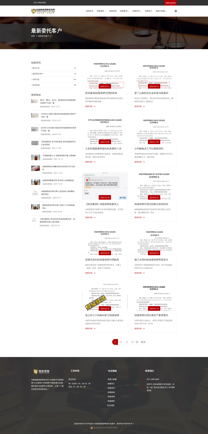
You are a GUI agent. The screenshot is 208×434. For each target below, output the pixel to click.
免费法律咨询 (171, 3)
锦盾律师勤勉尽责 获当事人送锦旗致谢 (58, 180)
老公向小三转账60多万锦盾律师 (102, 315)
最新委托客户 (43, 36)
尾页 (143, 342)
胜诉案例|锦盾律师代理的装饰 (101, 93)
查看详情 (88, 106)
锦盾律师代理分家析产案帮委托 (151, 315)
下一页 (134, 342)
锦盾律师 (113, 11)
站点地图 (110, 405)
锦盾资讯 (136, 11)
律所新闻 (36, 85)
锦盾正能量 (160, 11)
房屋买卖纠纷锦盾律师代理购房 (102, 259)
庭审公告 (36, 68)
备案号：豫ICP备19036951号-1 (122, 424)
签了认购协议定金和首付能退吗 (151, 93)
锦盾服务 (100, 11)
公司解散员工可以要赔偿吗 (148, 148)
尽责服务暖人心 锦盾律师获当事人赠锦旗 (59, 155)
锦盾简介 (148, 11)
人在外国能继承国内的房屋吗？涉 (103, 148)
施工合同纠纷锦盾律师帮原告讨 (151, 259)
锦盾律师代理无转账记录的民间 (151, 204)
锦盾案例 (123, 11)
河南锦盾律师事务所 (102, 424)
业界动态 (36, 79)
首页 (33, 36)
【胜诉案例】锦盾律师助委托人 (102, 204)
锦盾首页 (89, 11)
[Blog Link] (105, 75)
